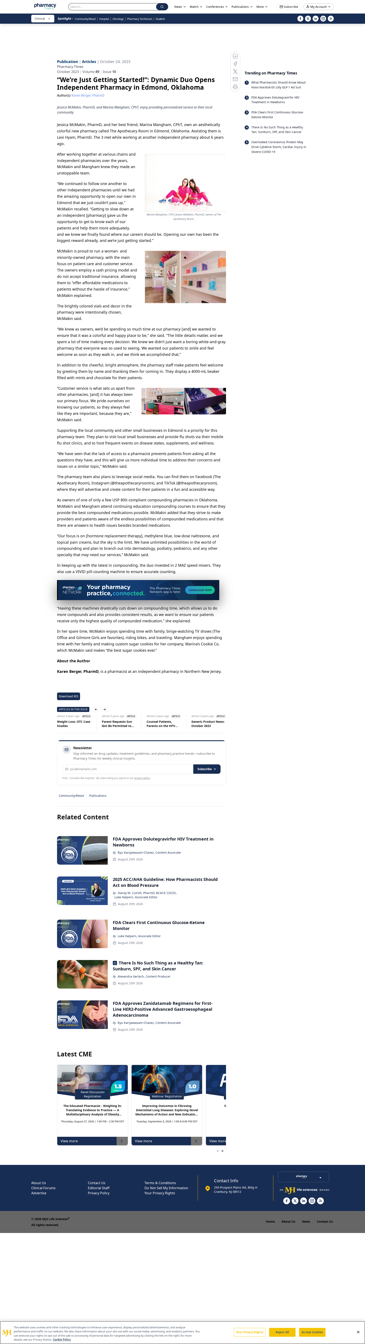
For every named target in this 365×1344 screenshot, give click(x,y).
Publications (97, 796)
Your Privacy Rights (159, 1193)
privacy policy (142, 778)
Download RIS (68, 696)
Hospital (104, 19)
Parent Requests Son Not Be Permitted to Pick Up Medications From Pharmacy (73, 724)
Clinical (40, 18)
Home (270, 1221)
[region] (182, 1332)
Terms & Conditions (160, 1183)
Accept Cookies (312, 1332)
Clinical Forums (43, 1188)
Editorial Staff (98, 1188)
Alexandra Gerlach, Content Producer (144, 976)
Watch (194, 7)
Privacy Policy (98, 1193)
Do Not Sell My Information (166, 1188)
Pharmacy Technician (139, 19)
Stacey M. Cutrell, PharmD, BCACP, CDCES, (147, 893)
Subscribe (204, 769)
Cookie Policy (62, 1339)
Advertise (38, 1193)
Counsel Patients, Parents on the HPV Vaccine (117, 724)
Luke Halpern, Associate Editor (136, 897)
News (306, 1221)
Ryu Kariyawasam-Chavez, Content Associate (149, 852)
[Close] (358, 1332)
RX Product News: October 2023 (205, 724)
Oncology (118, 19)
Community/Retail (85, 19)
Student (160, 19)
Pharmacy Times (70, 66)
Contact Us (96, 1183)
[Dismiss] (214, 585)
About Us (38, 1183)
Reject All (282, 1332)
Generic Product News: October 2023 (164, 724)
